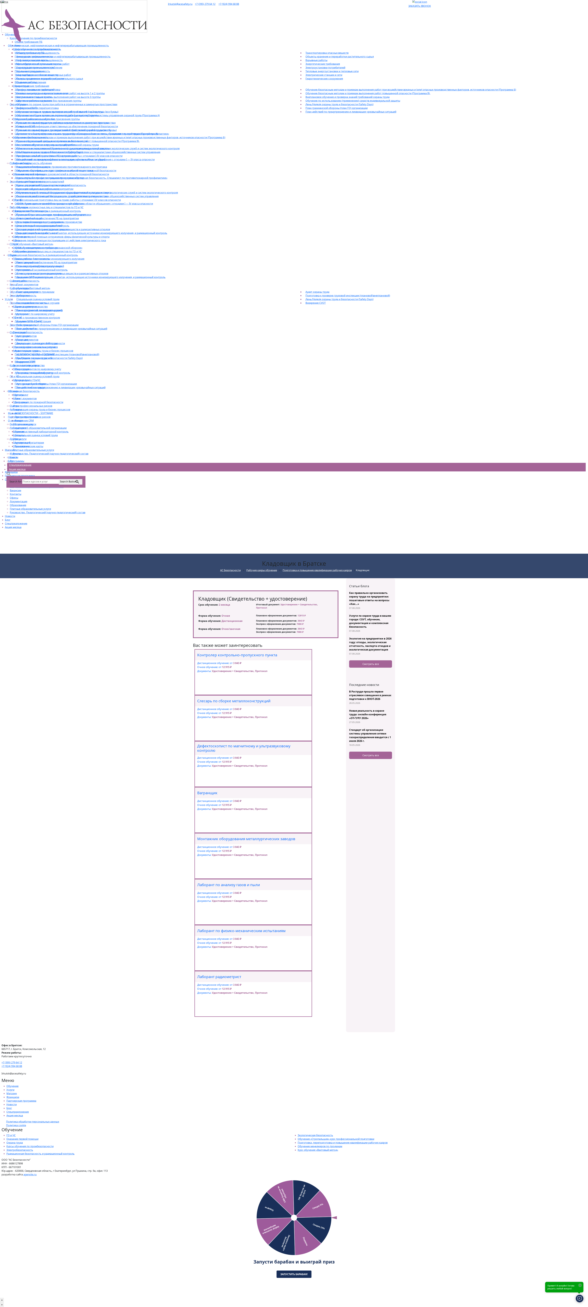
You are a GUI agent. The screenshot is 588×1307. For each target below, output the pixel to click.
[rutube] (409, 2)
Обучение (12, 1086)
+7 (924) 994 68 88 (229, 4)
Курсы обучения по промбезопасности (30, 1146)
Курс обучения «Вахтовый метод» (318, 1150)
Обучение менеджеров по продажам (320, 1146)
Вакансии (15, 490)
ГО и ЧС (11, 1135)
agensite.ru (30, 1174)
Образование (18, 505)
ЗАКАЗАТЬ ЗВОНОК (419, 6)
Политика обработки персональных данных (32, 1121)
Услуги (10, 1089)
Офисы (14, 497)
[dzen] (411, 2)
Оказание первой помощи (22, 1139)
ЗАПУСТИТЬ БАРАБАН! (294, 1274)
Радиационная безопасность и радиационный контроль (40, 1153)
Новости (10, 516)
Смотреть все (370, 664)
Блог (7, 520)
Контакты (15, 494)
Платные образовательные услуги (30, 508)
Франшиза (12, 1097)
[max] (419, 2)
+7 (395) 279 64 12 (205, 4)
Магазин (11, 1093)
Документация (18, 501)
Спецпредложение (16, 523)
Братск (4, 2)
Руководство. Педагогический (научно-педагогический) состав (47, 512)
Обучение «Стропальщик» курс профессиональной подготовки (336, 1139)
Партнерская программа (21, 1100)
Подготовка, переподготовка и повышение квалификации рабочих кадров (343, 1142)
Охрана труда (14, 1142)
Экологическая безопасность (315, 1135)
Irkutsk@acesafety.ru (180, 4)
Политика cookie (16, 1125)
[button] (8, 473)
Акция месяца (13, 527)
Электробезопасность (19, 1150)
